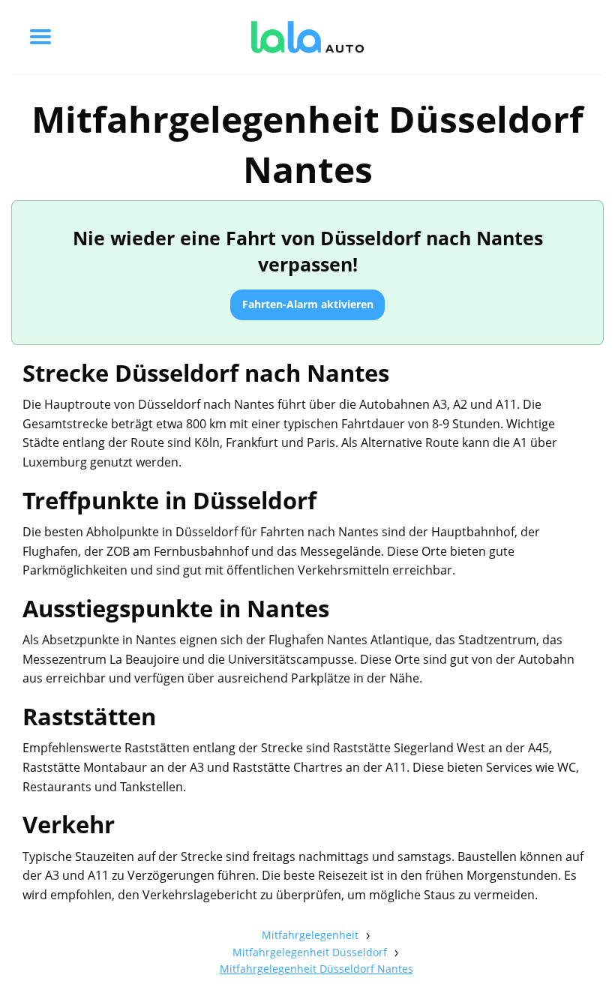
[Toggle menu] (40, 37)
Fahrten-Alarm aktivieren (308, 304)
